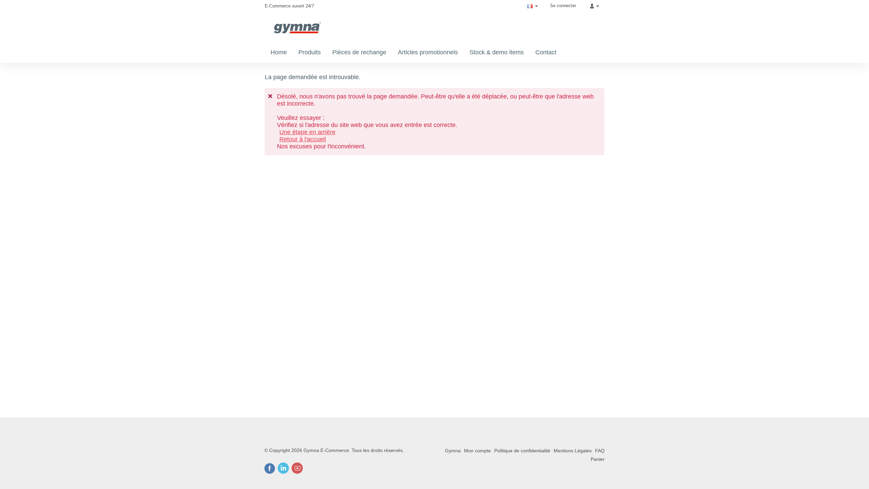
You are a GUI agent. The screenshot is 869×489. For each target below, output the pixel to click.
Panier (598, 459)
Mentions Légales (573, 450)
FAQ (600, 450)
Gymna (453, 450)
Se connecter (563, 5)
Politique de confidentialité (522, 450)
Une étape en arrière (307, 132)
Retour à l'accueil (302, 139)
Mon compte (477, 450)
